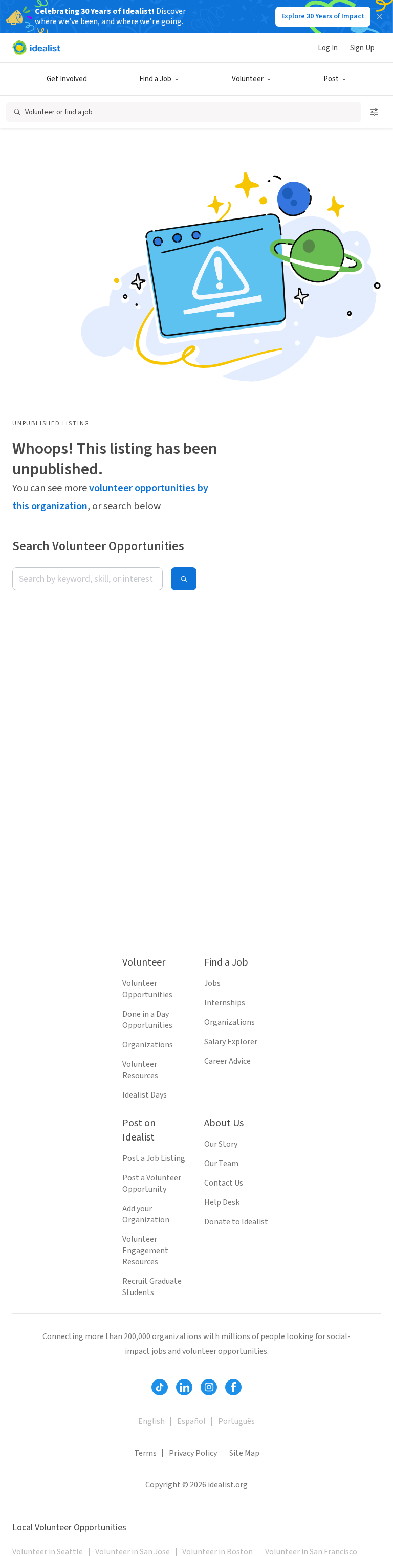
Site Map (244, 1453)
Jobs (212, 983)
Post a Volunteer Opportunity (151, 1183)
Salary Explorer (230, 1041)
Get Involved (67, 79)
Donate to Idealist (236, 1222)
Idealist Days (144, 1095)
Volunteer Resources (140, 1070)
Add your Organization (145, 1214)
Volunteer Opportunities (147, 989)
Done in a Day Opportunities (147, 1020)
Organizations (147, 1044)
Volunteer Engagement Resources (145, 1250)
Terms (145, 1453)
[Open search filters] (374, 112)
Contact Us (223, 1183)
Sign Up (362, 47)
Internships (224, 1003)
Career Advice (227, 1061)
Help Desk (221, 1202)
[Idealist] (36, 47)
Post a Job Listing (153, 1158)
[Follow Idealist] (159, 1387)
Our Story (220, 1144)
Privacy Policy (193, 1453)
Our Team (221, 1163)
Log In (328, 47)
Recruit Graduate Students (152, 1287)
